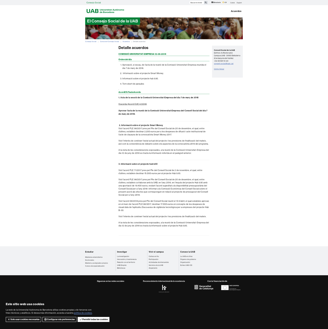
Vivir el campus (156, 252)
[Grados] (99, 255)
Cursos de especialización (95, 266)
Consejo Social (93, 2)
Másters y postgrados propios (96, 263)
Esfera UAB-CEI (186, 265)
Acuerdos (236, 11)
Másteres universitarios (93, 257)
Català (232, 2)
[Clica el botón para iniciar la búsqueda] (206, 2)
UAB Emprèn (122, 265)
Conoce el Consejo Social (109, 41)
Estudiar (89, 252)
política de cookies (83, 313)
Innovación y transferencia (127, 259)
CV (225, 2)
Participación (153, 259)
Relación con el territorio (126, 262)
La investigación (123, 256)
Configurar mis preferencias (61, 319)
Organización (185, 262)
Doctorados (89, 260)
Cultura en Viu (154, 256)
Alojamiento (153, 268)
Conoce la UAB (187, 252)
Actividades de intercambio (159, 262)
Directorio (217, 2)
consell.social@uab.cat (224, 63)
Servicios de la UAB (156, 265)
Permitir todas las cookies (95, 319)
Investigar (122, 252)
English (239, 2)
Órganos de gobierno (188, 259)
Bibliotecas (121, 268)
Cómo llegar (219, 69)
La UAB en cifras (186, 256)
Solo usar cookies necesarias (25, 319)
